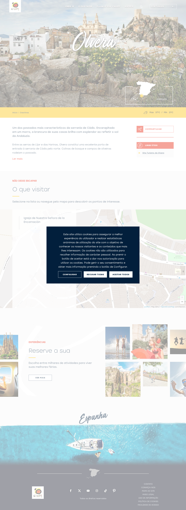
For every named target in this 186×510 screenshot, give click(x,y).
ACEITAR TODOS (120, 274)
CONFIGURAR (70, 274)
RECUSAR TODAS (95, 274)
